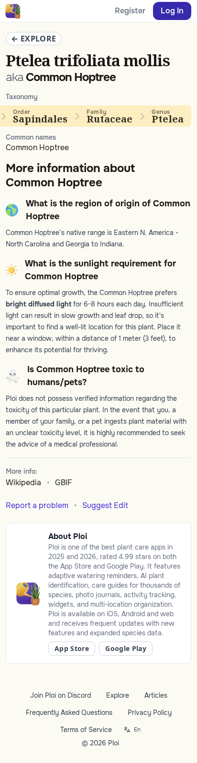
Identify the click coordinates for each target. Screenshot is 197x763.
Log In (172, 11)
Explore (117, 695)
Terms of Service (86, 729)
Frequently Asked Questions (69, 712)
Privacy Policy (150, 712)
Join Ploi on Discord (60, 695)
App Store (72, 648)
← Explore (33, 38)
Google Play (125, 648)
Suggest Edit (105, 505)
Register (130, 11)
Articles (155, 695)
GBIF (63, 483)
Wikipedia (23, 483)
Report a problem (37, 505)
